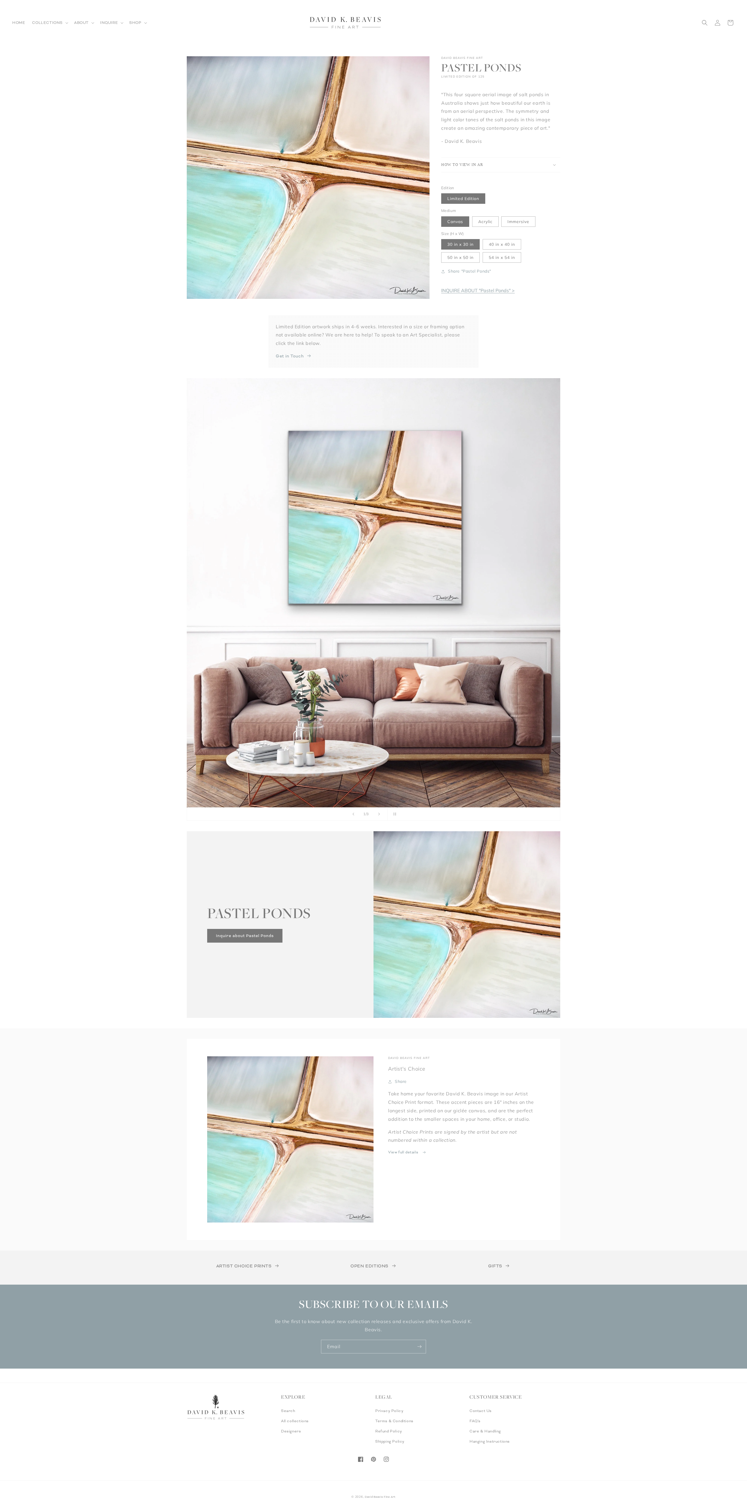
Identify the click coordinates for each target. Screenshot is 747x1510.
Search (288, 1411)
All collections (295, 1421)
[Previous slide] (353, 814)
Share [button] (401, 1081)
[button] (50, 23)
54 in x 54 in (502, 257)
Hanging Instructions (490, 1441)
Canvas (455, 221)
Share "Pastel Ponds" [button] (469, 271)
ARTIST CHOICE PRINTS (244, 1266)
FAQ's (475, 1421)
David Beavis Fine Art (380, 1497)
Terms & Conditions (394, 1421)
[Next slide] (379, 814)
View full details (403, 1152)
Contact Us (481, 1411)
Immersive (518, 221)
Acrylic (485, 221)
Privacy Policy (389, 1411)
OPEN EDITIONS (369, 1266)
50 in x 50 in (460, 257)
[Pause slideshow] (393, 814)
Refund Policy (388, 1431)
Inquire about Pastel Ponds (245, 935)
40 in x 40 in (502, 244)
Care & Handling (485, 1431)
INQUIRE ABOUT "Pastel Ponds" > (478, 290)
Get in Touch (289, 356)
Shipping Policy (389, 1441)
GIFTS (495, 1266)
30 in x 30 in (460, 244)
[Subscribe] (419, 1346)
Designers (291, 1431)
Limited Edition (463, 198)
